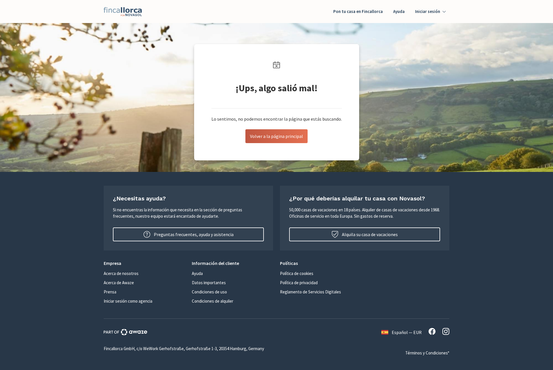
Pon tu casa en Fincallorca (358, 11)
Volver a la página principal (276, 136)
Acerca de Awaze (119, 282)
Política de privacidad (299, 282)
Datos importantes (209, 282)
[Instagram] (445, 332)
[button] (144, 263)
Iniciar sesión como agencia (128, 301)
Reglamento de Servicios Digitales (310, 292)
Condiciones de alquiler (212, 301)
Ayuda (399, 11)
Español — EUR (407, 332)
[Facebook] (432, 332)
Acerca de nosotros (121, 273)
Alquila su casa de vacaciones (370, 234)
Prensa (110, 292)
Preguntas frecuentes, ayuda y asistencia (194, 234)
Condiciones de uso (209, 292)
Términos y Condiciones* (427, 353)
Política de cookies (296, 273)
